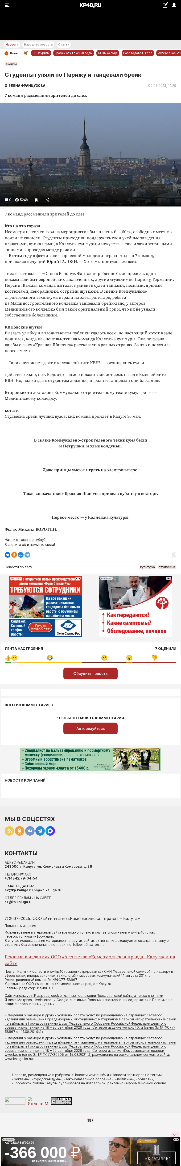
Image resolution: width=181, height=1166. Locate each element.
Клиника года (108, 53)
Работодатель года (137, 53)
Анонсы (11, 64)
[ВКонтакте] (7, 555)
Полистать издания (20, 926)
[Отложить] (36, 200)
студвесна (167, 567)
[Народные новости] (165, 5)
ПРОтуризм (41, 53)
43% (50, 658)
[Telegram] (27, 555)
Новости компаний (25, 780)
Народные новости (38, 44)
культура (147, 567)
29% (104, 658)
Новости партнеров (128, 1075)
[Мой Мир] (21, 555)
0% (8, 658)
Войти (173, 5)
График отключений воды (73, 53)
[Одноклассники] (14, 555)
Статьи (63, 44)
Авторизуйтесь (90, 728)
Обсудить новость (90, 673)
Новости (12, 44)
